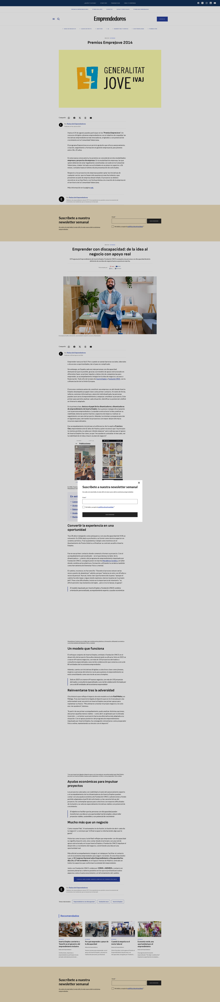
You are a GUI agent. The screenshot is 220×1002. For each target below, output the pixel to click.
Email (84, 497)
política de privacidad (105, 507)
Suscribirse (110, 514)
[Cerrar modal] (139, 483)
